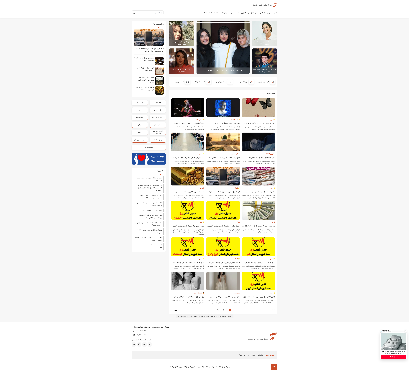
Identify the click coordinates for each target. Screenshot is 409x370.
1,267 (217, 310)
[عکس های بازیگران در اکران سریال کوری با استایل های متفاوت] (223, 47)
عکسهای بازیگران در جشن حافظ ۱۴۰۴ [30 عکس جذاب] (264, 70)
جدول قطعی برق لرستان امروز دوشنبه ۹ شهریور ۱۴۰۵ (221, 226)
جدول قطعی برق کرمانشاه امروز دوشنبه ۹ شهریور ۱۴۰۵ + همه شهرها (180, 262)
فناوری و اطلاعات (270, 154)
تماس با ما (251, 355)
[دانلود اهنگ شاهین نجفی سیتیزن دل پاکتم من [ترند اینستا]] (159, 80)
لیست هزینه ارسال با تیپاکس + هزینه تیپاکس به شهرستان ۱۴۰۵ (151, 196)
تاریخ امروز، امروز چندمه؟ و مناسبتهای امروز (145, 69)
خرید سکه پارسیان (139, 140)
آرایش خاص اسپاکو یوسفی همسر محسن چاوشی (181, 43)
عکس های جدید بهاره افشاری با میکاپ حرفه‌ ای (181, 70)
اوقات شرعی (139, 103)
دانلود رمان (157, 125)
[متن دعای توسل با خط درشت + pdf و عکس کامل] (159, 61)
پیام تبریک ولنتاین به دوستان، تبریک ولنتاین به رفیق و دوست (148, 238)
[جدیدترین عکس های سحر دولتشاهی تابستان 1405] (264, 33)
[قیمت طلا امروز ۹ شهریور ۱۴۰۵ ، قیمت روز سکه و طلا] (159, 90)
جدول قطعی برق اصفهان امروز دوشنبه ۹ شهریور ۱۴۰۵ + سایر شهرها (180, 226)
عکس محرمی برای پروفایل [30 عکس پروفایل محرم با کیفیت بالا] (150, 216)
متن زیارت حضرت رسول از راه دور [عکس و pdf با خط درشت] (219, 157)
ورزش (269, 12)
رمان (139, 125)
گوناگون (237, 222)
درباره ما (242, 355)
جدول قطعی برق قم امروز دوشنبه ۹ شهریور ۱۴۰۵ (258, 262)
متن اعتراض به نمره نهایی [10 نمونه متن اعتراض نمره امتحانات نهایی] (179, 157)
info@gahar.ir (140, 335)
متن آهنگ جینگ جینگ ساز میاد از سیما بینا (189, 123)
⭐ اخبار (201, 154)
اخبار (275, 12)
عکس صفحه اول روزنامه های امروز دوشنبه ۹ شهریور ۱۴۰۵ (255, 192)
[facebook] (150, 344)
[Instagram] (139, 344)
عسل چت (140, 110)
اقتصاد (202, 188)
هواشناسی (158, 103)
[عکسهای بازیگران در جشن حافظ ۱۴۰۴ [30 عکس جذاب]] (264, 61)
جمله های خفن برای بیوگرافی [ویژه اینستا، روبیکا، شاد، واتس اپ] (252, 123)
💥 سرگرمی (271, 120)
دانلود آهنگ (208, 12)
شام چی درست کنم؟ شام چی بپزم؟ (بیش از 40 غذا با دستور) (149, 224)
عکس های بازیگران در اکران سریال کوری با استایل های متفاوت (223, 71)
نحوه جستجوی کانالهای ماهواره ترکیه (262, 157)
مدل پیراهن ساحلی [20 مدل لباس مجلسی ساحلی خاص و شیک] (217, 296)
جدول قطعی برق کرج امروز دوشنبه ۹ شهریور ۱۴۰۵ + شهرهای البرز (217, 262)
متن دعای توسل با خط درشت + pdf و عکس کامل (144, 59)
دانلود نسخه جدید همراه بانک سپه (151, 210)
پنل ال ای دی (158, 110)
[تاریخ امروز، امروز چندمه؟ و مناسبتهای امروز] (159, 71)
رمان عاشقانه (158, 140)
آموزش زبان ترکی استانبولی (158, 132)
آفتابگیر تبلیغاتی (139, 117)
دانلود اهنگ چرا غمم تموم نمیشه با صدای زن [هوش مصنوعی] (149, 204)
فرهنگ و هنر (252, 12)
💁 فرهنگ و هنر (199, 293)
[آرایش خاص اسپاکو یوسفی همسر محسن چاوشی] (181, 33)
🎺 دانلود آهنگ (235, 120)
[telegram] (134, 344)
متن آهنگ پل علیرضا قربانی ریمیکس (227, 123)
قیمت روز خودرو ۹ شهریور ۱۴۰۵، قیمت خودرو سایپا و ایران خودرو (217, 192)
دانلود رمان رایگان (157, 117)
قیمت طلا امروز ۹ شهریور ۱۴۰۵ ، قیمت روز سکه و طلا (185, 192)
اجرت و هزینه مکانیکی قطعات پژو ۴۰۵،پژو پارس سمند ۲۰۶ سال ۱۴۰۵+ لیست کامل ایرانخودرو (149, 188)
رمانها (139, 132)
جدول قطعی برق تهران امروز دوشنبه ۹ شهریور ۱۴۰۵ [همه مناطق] (252, 296)
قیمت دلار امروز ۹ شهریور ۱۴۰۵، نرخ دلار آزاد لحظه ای (256, 226)
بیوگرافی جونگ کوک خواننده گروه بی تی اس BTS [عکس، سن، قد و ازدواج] (178, 296)
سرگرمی (262, 12)
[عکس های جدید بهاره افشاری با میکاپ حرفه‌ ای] (181, 61)
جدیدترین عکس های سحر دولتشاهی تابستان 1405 (264, 43)
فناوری (243, 12)
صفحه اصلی (270, 355)
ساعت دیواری (149, 147)
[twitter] (144, 344)
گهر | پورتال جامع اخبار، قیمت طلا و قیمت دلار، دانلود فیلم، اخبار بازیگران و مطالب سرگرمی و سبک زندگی (204, 316)
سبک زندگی (235, 12)
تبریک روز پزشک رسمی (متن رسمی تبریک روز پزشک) (149, 179)
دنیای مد (225, 12)
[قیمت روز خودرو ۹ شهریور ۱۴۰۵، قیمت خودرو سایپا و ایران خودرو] (149, 37)
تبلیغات (260, 355)
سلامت (216, 12)
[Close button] (406, 331)
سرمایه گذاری (394, 357)
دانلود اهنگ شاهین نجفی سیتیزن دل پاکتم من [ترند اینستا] (146, 80)
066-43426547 (141, 331)
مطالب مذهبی (235, 154)
